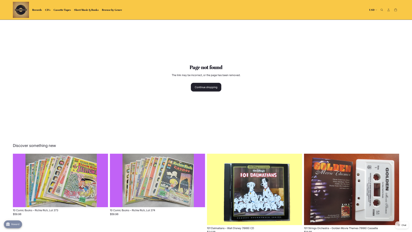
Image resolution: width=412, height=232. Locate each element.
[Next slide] (103, 180)
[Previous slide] (18, 180)
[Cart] (395, 9)
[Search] (381, 9)
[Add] (103, 202)
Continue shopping (206, 87)
